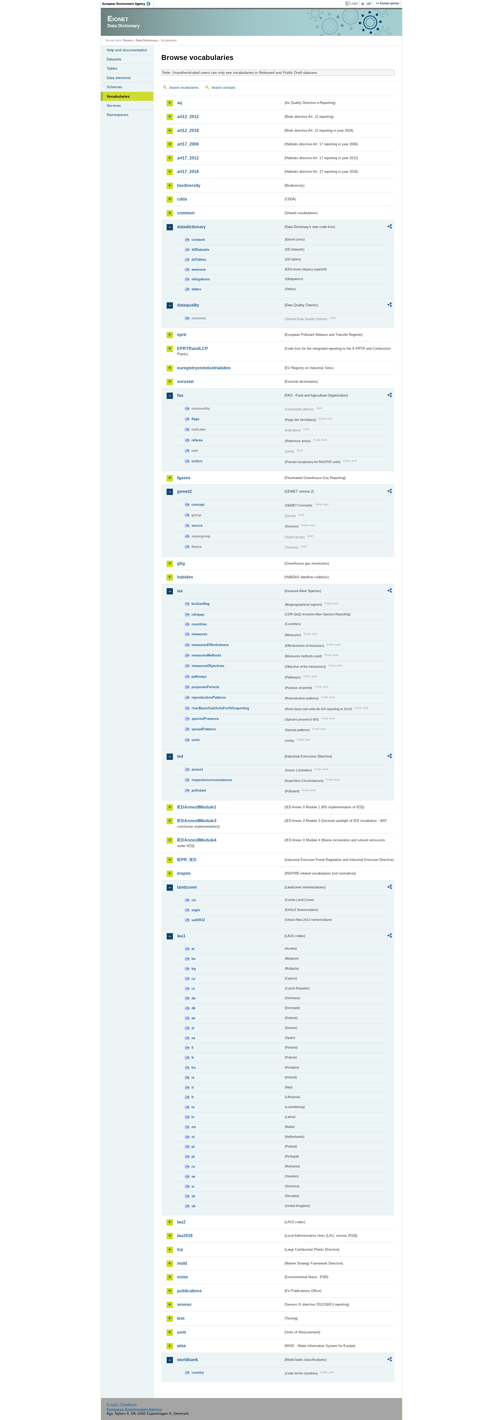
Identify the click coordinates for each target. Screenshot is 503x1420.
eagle (196, 910)
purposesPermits (205, 687)
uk (193, 1206)
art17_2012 (188, 158)
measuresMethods (206, 655)
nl (193, 1137)
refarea (197, 440)
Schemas (114, 87)
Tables (112, 68)
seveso (184, 1304)
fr (193, 1058)
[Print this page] (363, 3)
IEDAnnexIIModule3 (196, 820)
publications (189, 1291)
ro (193, 1166)
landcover (187, 887)
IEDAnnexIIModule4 (196, 840)
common (186, 213)
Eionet (127, 40)
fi (193, 1048)
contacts (198, 240)
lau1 (181, 936)
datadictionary (191, 227)
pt (193, 1157)
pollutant (199, 790)
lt (193, 1097)
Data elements (119, 78)
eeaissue (199, 269)
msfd (182, 1263)
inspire (184, 873)
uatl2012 (198, 920)
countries (199, 624)
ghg (181, 563)
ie (193, 1077)
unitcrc (197, 461)
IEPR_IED (186, 859)
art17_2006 (188, 144)
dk (193, 1008)
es (193, 1038)
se (193, 1176)
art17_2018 (188, 171)
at (193, 949)
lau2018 (185, 1235)
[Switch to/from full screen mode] (370, 3)
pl (193, 1147)
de (193, 998)
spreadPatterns (204, 729)
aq (179, 103)
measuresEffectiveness (210, 645)
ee (193, 1018)
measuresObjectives (208, 666)
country (198, 1372)
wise (181, 1346)
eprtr (182, 334)
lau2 (181, 1222)
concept (198, 504)
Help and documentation (127, 50)
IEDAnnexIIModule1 (196, 807)
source (197, 525)
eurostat (185, 381)
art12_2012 (188, 116)
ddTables (199, 259)
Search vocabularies (184, 87)
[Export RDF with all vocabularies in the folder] (389, 227)
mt (194, 1127)
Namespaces (117, 115)
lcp (180, 1249)
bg (194, 969)
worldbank (187, 1359)
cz (193, 988)
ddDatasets (200, 250)
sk (193, 1196)
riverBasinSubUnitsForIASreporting (220, 708)
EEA (128, 3)
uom (181, 1332)
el (193, 1028)
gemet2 (184, 491)
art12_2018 (188, 130)
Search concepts (223, 87)
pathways (199, 676)
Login (354, 3)
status (196, 289)
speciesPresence (205, 719)
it (193, 1087)
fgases (183, 478)
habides (185, 577)
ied (180, 756)
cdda (182, 199)
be (193, 959)
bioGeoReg (201, 604)
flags (195, 419)
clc (194, 900)
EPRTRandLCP (192, 348)
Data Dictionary (146, 40)
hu (194, 1068)
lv (193, 1117)
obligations (201, 279)
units (196, 740)
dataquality (188, 305)
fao (180, 395)
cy (193, 979)
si (193, 1186)
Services (114, 105)
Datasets (114, 59)
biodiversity (188, 185)
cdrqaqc (198, 614)
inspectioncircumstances (212, 780)
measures (199, 634)
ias (180, 591)
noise (182, 1277)
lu (193, 1107)
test (180, 1318)
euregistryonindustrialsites (204, 368)
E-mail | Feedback (122, 1404)
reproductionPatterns (209, 697)
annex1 (197, 769)
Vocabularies (118, 96)
